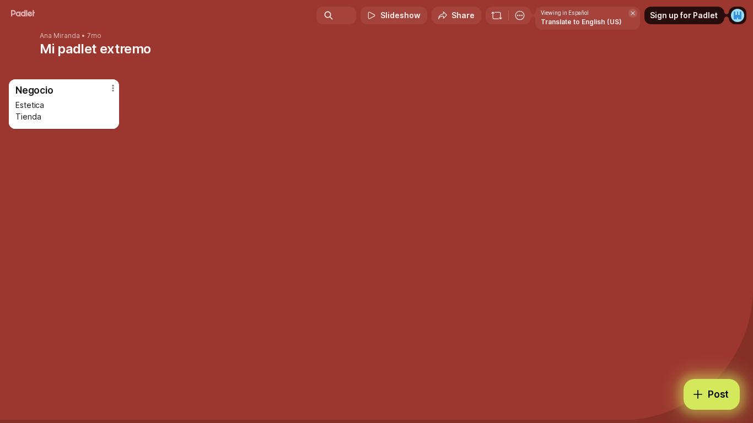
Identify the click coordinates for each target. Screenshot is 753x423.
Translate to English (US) (581, 22)
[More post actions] (113, 88)
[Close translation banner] (632, 13)
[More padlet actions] (520, 15)
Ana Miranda (60, 36)
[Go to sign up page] (737, 15)
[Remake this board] (497, 15)
